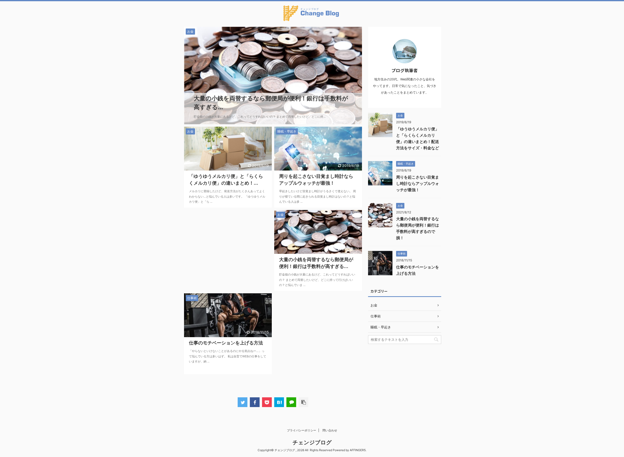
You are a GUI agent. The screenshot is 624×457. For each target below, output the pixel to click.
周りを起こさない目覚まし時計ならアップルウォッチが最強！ (417, 183)
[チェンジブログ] (279, 402)
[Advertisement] (228, 250)
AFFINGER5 (358, 450)
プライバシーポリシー (301, 430)
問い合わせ (329, 430)
